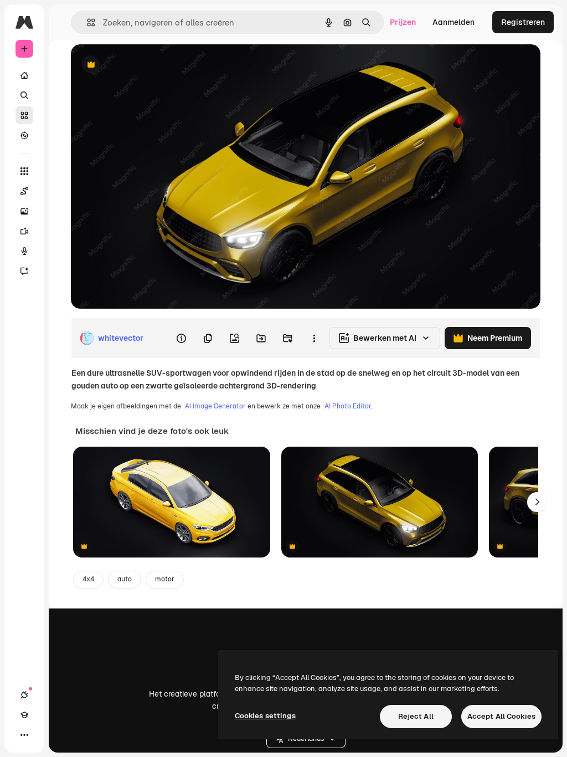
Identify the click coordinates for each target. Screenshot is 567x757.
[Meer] (24, 735)
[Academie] (24, 715)
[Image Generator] (24, 211)
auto (124, 579)
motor (164, 579)
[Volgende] (537, 502)
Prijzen (403, 22)
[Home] (24, 75)
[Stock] (24, 115)
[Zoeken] (24, 95)
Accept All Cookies (501, 716)
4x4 (88, 579)
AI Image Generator (215, 406)
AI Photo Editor (347, 406)
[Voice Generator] (24, 251)
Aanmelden (453, 22)
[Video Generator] (24, 231)
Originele (143, 65)
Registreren (523, 22)
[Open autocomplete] (86, 22)
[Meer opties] (314, 338)
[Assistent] (24, 271)
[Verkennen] (24, 135)
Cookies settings (265, 715)
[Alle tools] (24, 171)
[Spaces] (24, 191)
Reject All (416, 716)
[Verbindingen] (24, 695)
